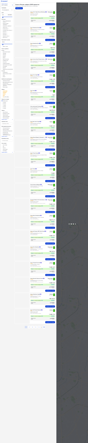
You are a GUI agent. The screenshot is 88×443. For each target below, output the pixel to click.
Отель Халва (32, 168)
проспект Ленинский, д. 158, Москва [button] (35, 123)
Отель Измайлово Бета (34, 43)
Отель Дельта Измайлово (35, 215)
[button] (7, 4)
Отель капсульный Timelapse (35, 106)
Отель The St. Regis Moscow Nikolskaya (37, 11)
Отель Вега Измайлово (34, 246)
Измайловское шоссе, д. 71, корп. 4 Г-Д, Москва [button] (37, 217)
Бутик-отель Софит (34, 74)
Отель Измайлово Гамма (34, 27)
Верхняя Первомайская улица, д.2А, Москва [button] (36, 92)
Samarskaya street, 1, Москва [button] (34, 201)
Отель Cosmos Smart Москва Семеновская (37, 59)
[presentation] (7, 10)
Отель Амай (32, 90)
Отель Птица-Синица (34, 153)
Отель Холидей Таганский (35, 262)
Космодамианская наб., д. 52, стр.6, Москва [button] (36, 280)
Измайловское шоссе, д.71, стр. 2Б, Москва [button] (36, 45)
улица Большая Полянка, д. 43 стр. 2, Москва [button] (36, 170)
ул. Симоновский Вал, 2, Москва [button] (35, 264)
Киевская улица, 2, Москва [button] (34, 311)
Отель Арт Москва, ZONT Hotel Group (37, 231)
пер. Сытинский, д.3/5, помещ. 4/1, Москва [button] (36, 76)
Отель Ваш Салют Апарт (34, 121)
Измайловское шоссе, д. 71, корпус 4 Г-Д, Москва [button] (37, 29)
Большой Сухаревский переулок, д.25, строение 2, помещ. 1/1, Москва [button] (39, 107)
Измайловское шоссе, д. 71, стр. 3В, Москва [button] (36, 248)
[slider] (2, 17)
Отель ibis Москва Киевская (35, 309)
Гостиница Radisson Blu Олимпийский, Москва (37, 199)
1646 (44, 327)
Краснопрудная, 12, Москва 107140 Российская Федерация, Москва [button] (38, 139)
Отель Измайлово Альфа (35, 294)
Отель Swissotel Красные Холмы (36, 278)
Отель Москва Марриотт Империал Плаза (37, 137)
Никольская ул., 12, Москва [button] (34, 13)
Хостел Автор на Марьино (35, 184)
